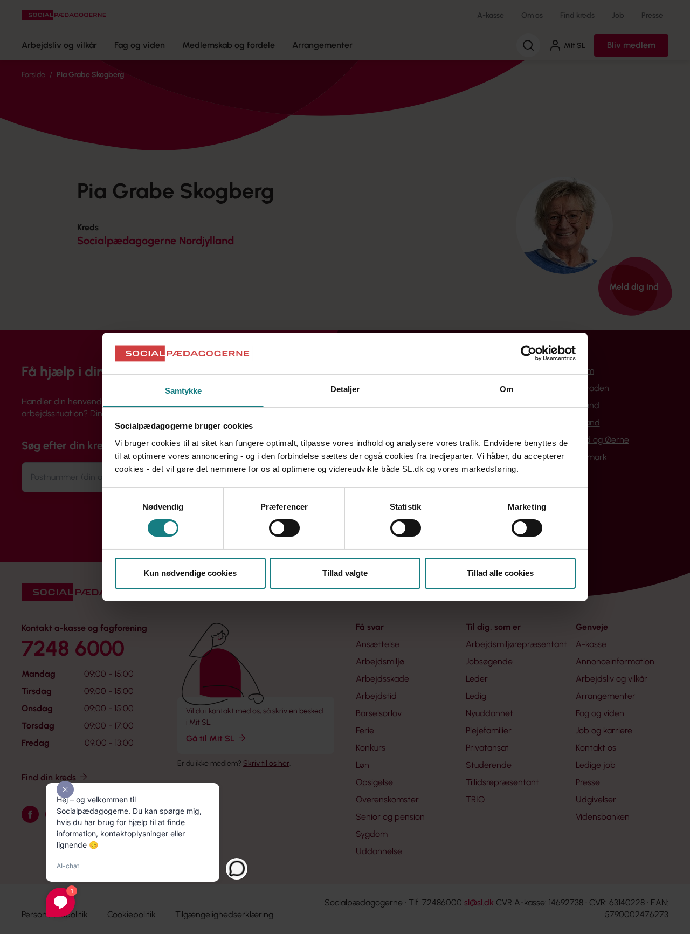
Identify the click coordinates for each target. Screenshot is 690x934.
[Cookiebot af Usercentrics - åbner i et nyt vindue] (528, 353)
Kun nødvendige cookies (190, 573)
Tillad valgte (345, 573)
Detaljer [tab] (345, 389)
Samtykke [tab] (183, 390)
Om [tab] (506, 389)
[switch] (284, 528)
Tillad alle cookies (500, 573)
